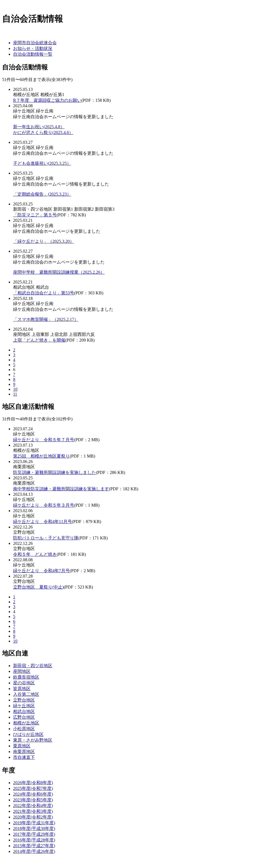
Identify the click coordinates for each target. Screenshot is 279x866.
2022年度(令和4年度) (33, 805)
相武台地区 (24, 711)
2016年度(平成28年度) (34, 840)
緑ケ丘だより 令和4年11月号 (42, 521)
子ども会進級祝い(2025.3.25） (42, 163)
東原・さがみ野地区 (32, 740)
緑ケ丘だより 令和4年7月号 (41, 570)
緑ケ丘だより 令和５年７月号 (43, 439)
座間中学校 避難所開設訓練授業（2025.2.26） (59, 272)
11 (15, 394)
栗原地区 (22, 745)
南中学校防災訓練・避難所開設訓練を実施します (61, 488)
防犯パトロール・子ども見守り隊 (45, 538)
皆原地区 (22, 688)
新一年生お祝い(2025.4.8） (39, 126)
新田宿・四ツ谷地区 (32, 665)
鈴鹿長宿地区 (26, 677)
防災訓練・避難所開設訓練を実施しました (54, 472)
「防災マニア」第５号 (35, 215)
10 (15, 389)
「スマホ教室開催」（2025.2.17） (45, 319)
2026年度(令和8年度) (33, 782)
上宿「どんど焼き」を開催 (39, 340)
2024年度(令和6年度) (33, 794)
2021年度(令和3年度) (33, 811)
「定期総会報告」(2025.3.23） (42, 194)
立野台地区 (24, 700)
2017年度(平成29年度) (34, 834)
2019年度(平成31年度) (34, 822)
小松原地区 (24, 728)
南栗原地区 (24, 751)
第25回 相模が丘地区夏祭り (41, 456)
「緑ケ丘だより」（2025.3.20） (43, 241)
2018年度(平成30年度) (34, 828)
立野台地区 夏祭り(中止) (38, 587)
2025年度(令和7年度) (33, 788)
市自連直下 (24, 757)
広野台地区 (24, 717)
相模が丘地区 (26, 723)
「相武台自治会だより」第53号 (43, 293)
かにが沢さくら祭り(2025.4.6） (43, 132)
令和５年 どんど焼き (35, 554)
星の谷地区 (24, 682)
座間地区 (22, 671)
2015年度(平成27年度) (34, 845)
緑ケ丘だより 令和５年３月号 (43, 505)
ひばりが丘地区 (28, 734)
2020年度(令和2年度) (33, 817)
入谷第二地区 (26, 694)
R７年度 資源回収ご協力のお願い (47, 100)
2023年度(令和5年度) (33, 800)
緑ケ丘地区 (24, 705)
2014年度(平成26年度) (34, 851)
